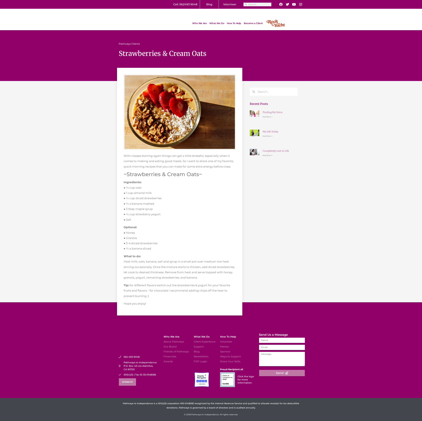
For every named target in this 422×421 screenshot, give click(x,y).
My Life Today (270, 131)
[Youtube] (294, 4)
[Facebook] (281, 4)
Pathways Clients (129, 43)
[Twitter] (287, 4)
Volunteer (229, 4)
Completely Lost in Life (276, 150)
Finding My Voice (273, 112)
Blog (209, 4)
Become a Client (253, 23)
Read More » (267, 117)
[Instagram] (300, 4)
